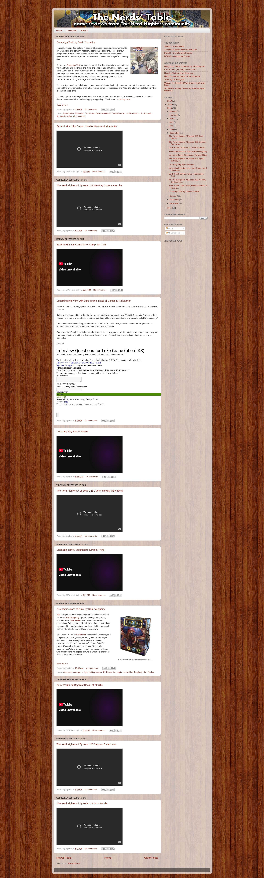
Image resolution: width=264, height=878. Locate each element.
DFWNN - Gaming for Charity (177, 56)
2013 (169, 101)
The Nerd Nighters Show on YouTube (180, 50)
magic (119, 672)
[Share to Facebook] (110, 109)
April (172, 122)
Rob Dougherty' (73, 617)
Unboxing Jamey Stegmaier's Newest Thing (80, 549)
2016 (169, 208)
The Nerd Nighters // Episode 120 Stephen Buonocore (86, 744)
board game (68, 113)
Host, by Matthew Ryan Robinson (178, 73)
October (173, 196)
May (172, 126)
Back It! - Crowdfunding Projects (178, 53)
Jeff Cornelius (132, 113)
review (125, 672)
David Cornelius (118, 113)
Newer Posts (64, 857)
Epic (59, 615)
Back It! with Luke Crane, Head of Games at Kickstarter (87, 126)
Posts (170, 228)
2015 (169, 108)
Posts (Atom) (74, 863)
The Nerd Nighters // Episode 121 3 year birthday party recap (90, 490)
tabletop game (79, 116)
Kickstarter (147, 113)
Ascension (67, 672)
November (174, 200)
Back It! (84, 30)
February (174, 115)
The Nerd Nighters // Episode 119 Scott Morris (82, 803)
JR (141, 113)
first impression (95, 672)
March (173, 118)
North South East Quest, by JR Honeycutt (182, 76)
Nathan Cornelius (64, 116)
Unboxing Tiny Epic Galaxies (72, 431)
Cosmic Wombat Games (100, 113)
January (173, 111)
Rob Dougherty (135, 672)
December (174, 203)
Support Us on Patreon (174, 46)
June (172, 129)
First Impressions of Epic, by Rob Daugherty (81, 609)
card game (78, 672)
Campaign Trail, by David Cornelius (76, 42)
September (175, 133)
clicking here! (125, 99)
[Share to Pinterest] (113, 109)
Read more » (62, 105)
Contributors (71, 30)
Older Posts (151, 857)
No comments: (91, 109)
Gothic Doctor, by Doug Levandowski (180, 70)
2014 (169, 104)
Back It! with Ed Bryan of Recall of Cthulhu (80, 685)
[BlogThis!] (105, 109)
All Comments (174, 233)
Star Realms (76, 620)
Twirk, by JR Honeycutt (174, 80)
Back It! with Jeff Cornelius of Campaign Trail (81, 244)
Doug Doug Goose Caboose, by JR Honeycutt (184, 66)
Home (59, 30)
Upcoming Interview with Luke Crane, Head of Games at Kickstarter (94, 300)
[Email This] (102, 109)
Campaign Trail (73, 65)
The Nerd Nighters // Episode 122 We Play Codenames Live (89, 185)
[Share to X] (108, 109)
